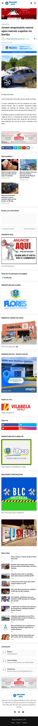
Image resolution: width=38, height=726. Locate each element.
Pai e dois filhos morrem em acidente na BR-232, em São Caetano (23, 590)
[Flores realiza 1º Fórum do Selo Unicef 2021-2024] (5, 559)
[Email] (28, 147)
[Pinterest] (24, 147)
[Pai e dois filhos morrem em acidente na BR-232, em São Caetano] (5, 591)
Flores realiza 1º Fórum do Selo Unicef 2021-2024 (23, 557)
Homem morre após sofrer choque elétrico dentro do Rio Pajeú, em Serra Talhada (23, 566)
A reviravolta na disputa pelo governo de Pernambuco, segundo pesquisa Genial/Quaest (23, 608)
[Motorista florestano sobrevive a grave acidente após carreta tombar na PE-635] (9, 188)
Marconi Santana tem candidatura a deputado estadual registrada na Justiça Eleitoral (23, 627)
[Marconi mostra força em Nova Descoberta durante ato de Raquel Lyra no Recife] (28, 164)
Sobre (18, 722)
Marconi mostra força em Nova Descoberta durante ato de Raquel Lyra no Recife (28, 174)
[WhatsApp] (20, 147)
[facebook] (10, 424)
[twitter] (28, 424)
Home (13, 722)
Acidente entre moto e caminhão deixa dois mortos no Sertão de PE (22, 575)
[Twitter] (16, 147)
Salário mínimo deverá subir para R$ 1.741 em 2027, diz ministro (9, 174)
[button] (2, 3)
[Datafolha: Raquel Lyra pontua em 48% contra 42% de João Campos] (5, 637)
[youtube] (10, 428)
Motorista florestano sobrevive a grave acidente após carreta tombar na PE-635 (8, 198)
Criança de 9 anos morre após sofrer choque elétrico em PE (23, 582)
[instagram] (28, 428)
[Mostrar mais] (32, 147)
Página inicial (5, 24)
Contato (24, 722)
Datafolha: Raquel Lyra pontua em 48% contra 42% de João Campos (22, 636)
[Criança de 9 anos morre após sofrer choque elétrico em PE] (5, 583)
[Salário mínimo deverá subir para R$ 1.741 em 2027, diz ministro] (9, 164)
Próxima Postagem (29, 229)
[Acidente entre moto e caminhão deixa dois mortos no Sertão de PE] (5, 576)
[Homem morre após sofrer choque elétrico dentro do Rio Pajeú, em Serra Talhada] (5, 566)
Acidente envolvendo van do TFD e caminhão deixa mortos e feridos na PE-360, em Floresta (23, 618)
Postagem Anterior (8, 229)
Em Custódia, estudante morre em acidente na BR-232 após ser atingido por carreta (23, 599)
